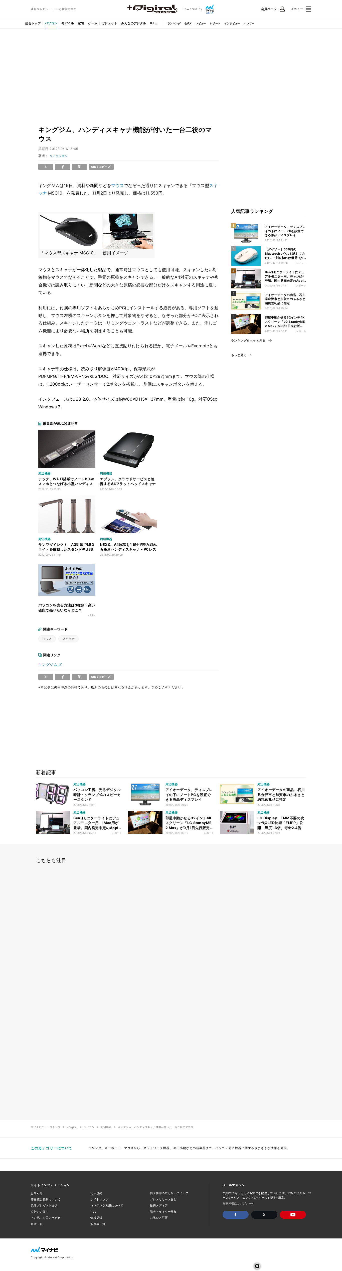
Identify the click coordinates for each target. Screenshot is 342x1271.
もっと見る (239, 355)
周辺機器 (106, 1127)
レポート (215, 23)
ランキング (174, 23)
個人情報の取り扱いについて (169, 1193)
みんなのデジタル (133, 23)
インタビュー (232, 23)
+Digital (72, 1127)
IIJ (152, 23)
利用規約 (96, 1193)
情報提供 (96, 1217)
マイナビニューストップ (46, 1127)
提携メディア (159, 1205)
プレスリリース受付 (163, 1199)
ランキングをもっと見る (248, 340)
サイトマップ (99, 1199)
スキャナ (69, 639)
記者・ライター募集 (163, 1211)
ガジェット (109, 23)
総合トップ (33, 23)
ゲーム (92, 23)
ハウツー (249, 23)
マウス (117, 185)
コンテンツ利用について (106, 1205)
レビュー (201, 23)
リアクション (59, 156)
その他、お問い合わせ (46, 1217)
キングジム (48, 664)
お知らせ (37, 1193)
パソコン (51, 23)
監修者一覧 (97, 1224)
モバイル (67, 23)
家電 (81, 23)
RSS (93, 1211)
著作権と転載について (46, 1199)
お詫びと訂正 (159, 1217)
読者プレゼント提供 (44, 1205)
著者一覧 (37, 1224)
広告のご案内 (40, 1211)
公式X (188, 23)
